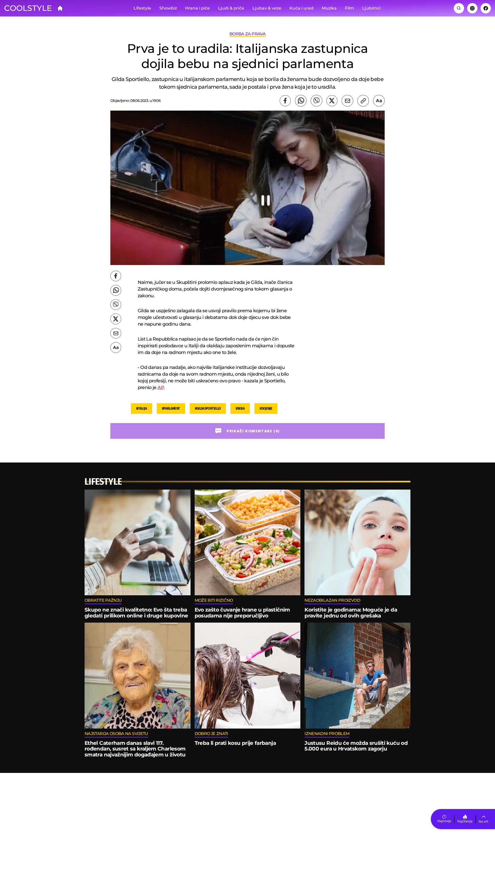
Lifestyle (142, 8)
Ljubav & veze (266, 8)
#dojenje (266, 408)
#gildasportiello (208, 408)
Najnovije (444, 821)
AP (161, 387)
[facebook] (285, 100)
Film (349, 8)
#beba (240, 408)
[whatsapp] (301, 100)
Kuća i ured (302, 8)
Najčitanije (465, 821)
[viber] (316, 100)
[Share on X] (331, 100)
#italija (141, 408)
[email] (347, 100)
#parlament (171, 408)
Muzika (329, 8)
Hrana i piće (197, 8)
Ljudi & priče (231, 8)
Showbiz (168, 8)
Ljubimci (371, 8)
